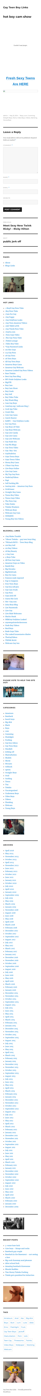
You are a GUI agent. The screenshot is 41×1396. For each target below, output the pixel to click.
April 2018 (9, 922)
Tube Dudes (10, 504)
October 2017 (10, 934)
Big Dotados (10, 569)
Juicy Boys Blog (11, 605)
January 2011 (10, 1168)
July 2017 (9, 942)
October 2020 (11, 883)
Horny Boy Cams (12, 462)
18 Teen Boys (10, 359)
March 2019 (10, 904)
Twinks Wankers (12, 507)
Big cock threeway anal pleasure (18, 1260)
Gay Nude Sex (11, 442)
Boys (21, 115)
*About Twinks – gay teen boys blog (20, 539)
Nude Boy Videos (12, 625)
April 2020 (9, 889)
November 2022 (12, 865)
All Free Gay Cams (12, 560)
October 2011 (10, 1141)
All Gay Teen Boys (12, 362)
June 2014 (9, 1046)
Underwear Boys (12, 793)
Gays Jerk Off (10, 596)
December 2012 (11, 1100)
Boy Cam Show (11, 388)
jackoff (21, 1332)
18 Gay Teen (10, 356)
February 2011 (11, 1165)
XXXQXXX (9, 516)
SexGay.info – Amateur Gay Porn (19, 486)
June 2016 (9, 975)
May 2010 (9, 1192)
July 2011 (8, 1150)
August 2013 (10, 1076)
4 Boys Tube (10, 557)
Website (6, 198)
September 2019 (12, 895)
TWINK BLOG (11, 640)
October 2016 (10, 963)
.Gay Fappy (9, 317)
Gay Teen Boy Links (15, 7)
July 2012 (9, 1115)
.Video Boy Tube (12, 344)
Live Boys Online (12, 468)
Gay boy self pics (12, 587)
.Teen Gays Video (12, 335)
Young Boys (7, 120)
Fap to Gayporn (11, 581)
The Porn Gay (11, 501)
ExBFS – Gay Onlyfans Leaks (17, 421)
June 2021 (9, 877)
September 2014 (12, 1037)
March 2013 (10, 1091)
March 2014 (10, 1055)
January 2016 (10, 990)
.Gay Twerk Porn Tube (14, 329)
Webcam (8, 805)
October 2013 (10, 1070)
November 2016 (11, 960)
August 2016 (10, 969)
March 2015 (10, 1020)
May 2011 (9, 1156)
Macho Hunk (10, 616)
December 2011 (11, 1135)
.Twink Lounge (11, 341)
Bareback (9, 716)
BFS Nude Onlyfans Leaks (15, 379)
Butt (12, 1323)
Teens (15, 118)
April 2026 (9, 850)
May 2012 (9, 1121)
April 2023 (9, 862)
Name (6, 177)
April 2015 (9, 1017)
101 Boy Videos (11, 548)
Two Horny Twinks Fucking (16, 1272)
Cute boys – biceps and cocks (17, 1248)
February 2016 (11, 987)
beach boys (10, 719)
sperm (8, 770)
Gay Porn (9, 593)
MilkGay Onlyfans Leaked (15, 619)
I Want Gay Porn (12, 465)
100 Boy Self (10, 545)
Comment (8, 145)
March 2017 (10, 948)
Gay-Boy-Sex (11, 451)
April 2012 (9, 1124)
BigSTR (8, 382)
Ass (22, 1318)
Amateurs (9, 713)
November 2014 (11, 1032)
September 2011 (11, 1144)
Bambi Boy (9, 566)
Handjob (8, 749)
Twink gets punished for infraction (19, 1275)
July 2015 (9, 1008)
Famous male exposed (14, 578)
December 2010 (11, 1171)
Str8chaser (9, 489)
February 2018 (11, 928)
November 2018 (11, 910)
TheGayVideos (11, 637)
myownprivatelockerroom (16, 622)
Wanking (34, 118)
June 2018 (9, 916)
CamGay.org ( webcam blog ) (17, 406)
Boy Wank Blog (11, 400)
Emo (6, 1327)
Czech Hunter (11, 418)
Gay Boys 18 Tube (12, 427)
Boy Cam (9, 385)
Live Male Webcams (13, 613)
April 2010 (9, 1195)
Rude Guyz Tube (12, 631)
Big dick (8, 722)
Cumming (31, 115)
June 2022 (9, 868)
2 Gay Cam (9, 554)
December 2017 (11, 931)
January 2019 (10, 907)
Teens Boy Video (12, 495)
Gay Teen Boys (11, 746)
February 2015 (11, 1023)
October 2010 (10, 1177)
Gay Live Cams (11, 436)
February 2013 (11, 1094)
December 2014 (11, 1029)
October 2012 (10, 1106)
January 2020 (10, 892)
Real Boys (9, 628)
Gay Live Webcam (12, 439)
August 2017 (10, 940)
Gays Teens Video (12, 459)
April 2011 (9, 1159)
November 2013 (11, 1067)
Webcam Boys (11, 510)
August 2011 (10, 1147)
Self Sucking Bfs (12, 483)
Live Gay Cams (11, 471)
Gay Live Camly (11, 433)
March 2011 (10, 1162)
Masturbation (11, 755)
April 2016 (9, 981)
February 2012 (11, 1129)
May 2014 (9, 1049)
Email (6, 188)
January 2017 (10, 954)
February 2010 (11, 1201)
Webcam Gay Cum (12, 513)
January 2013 (10, 1097)
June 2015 (9, 1011)
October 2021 (10, 874)
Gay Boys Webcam (12, 430)
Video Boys (21, 118)
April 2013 (9, 1088)
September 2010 (12, 1180)
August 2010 (10, 1183)
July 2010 (9, 1186)
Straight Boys (7, 118)
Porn (20, 1336)
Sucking (8, 778)
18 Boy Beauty (11, 551)
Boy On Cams (10, 575)
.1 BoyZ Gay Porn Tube (14, 308)
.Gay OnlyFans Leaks (13, 320)
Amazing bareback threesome (17, 1266)
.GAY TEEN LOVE (12, 326)
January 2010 (10, 1204)
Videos (28, 118)
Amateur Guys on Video (15, 563)
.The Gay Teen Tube (13, 338)
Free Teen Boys (11, 584)
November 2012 (11, 1103)
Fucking (8, 740)
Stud (7, 776)
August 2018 (10, 913)
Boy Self (8, 394)
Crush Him (9, 412)
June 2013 (9, 1082)
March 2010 (10, 1198)
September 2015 (12, 1002)
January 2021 (10, 880)
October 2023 (10, 859)
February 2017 (11, 951)
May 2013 (9, 1085)
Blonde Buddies (11, 1269)
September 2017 (12, 937)
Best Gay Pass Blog (13, 376)
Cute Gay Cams (11, 415)
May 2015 (9, 1014)
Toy (6, 784)
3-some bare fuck (12, 1245)
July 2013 (9, 1079)
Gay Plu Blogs (11, 445)
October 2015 (10, 999)
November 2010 (11, 1174)
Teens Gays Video (12, 498)
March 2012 (10, 1126)
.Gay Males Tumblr (13, 536)
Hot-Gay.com (11, 602)
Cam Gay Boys (11, 403)
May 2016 (9, 978)
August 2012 (10, 1112)
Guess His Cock (11, 599)
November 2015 (11, 996)
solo (26, 1336)
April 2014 (9, 1052)
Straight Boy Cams (13, 492)
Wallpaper (20, 1345)
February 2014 (11, 1058)
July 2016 (9, 972)
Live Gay (8, 610)
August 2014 (10, 1040)
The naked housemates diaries (18, 634)
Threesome (19, 1341)
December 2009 (11, 1207)
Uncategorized (11, 790)
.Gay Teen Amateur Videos (16, 323)
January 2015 (10, 1026)
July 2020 (9, 886)
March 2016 (10, 984)
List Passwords (11, 608)
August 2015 (10, 1005)
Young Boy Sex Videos (14, 519)
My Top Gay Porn (12, 474)
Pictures (8, 764)
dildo (31, 1323)
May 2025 (9, 853)
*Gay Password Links (14, 347)
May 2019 (9, 901)
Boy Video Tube (11, 397)
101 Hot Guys (10, 350)
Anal (16, 1318)
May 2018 (9, 919)
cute (25, 1323)
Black (7, 725)
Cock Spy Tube (11, 409)
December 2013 (11, 1064)
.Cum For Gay (10, 314)
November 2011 (11, 1138)
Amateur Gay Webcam (14, 367)
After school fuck (12, 1263)
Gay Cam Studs (11, 590)
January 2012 (10, 1132)
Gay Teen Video (11, 448)
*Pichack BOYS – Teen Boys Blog (19, 542)
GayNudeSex (10, 454)
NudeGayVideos (11, 477)
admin (5, 115)
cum (25, 115)
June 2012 (9, 1118)
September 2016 (12, 966)
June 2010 (9, 1189)
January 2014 (10, 1061)
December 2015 (11, 993)
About (7, 263)
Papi (7, 480)
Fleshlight (9, 737)
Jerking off (9, 752)
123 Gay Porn (10, 353)
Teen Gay (8, 1341)
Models (8, 758)
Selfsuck (8, 767)
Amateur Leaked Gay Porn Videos (19, 370)
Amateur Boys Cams (13, 364)
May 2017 (9, 945)
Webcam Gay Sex (12, 643)
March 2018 (10, 925)
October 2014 (10, 1034)
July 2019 (9, 898)
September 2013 (12, 1073)
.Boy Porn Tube (11, 311)
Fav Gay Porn (10, 424)
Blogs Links (10, 266)
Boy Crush (9, 391)
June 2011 (9, 1153)
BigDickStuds (10, 572)
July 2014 (9, 1043)
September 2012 (12, 1109)
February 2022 (11, 871)
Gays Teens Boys (12, 456)
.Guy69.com (10, 332)
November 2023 (12, 856)
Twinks (8, 787)
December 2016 (11, 957)
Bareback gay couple (13, 1251)
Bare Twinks (10, 373)
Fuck (23, 1327)
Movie (7, 761)
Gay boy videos (11, 743)
